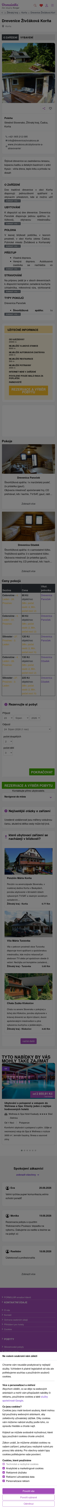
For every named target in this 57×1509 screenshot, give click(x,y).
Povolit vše (29, 1491)
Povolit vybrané (28, 1497)
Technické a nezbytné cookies (22, 1464)
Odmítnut (28, 1503)
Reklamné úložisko (16, 1472)
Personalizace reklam (17, 1481)
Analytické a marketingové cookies (24, 1468)
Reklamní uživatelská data (20, 1476)
